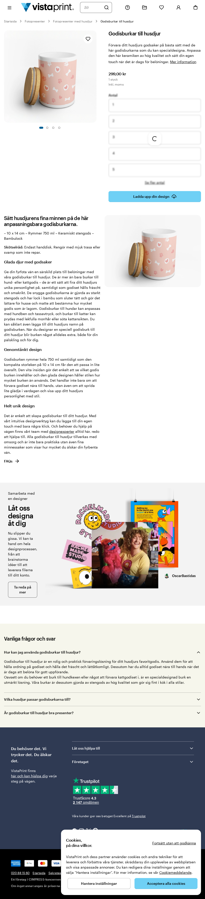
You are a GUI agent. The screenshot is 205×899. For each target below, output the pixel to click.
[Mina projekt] (144, 7)
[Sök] (106, 7)
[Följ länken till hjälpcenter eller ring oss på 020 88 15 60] (127, 7)
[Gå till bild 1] (41, 128)
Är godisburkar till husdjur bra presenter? (39, 713)
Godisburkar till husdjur (117, 21)
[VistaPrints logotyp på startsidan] (47, 7)
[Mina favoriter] (161, 7)
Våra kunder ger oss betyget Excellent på (109, 816)
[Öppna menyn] (9, 7)
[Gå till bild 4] (59, 128)
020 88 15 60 (20, 873)
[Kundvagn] (195, 7)
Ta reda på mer (22, 589)
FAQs (8, 461)
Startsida (10, 21)
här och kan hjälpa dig (29, 776)
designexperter (61, 431)
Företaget (80, 762)
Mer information (183, 62)
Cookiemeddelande (175, 872)
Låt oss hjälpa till (86, 748)
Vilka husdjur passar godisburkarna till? (37, 699)
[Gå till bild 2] (47, 128)
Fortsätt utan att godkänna (174, 843)
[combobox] (93, 7)
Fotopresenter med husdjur (72, 21)
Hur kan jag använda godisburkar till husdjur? (42, 652)
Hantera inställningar (99, 883)
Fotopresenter (35, 21)
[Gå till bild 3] (53, 128)
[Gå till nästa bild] (94, 76)
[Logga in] (178, 7)
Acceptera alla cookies (166, 883)
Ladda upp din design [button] (151, 196)
